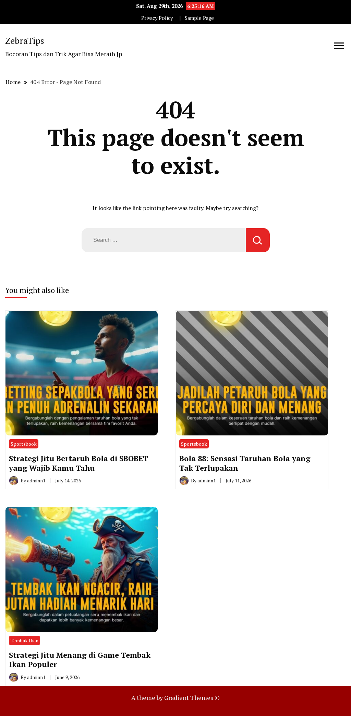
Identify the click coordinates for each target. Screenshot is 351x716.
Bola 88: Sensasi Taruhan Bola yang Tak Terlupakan (244, 463)
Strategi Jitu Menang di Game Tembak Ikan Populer (79, 659)
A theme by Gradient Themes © (175, 697)
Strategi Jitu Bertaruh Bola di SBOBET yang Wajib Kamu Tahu (78, 463)
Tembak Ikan (24, 640)
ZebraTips (24, 40)
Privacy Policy (157, 18)
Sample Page (199, 18)
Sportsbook (24, 444)
